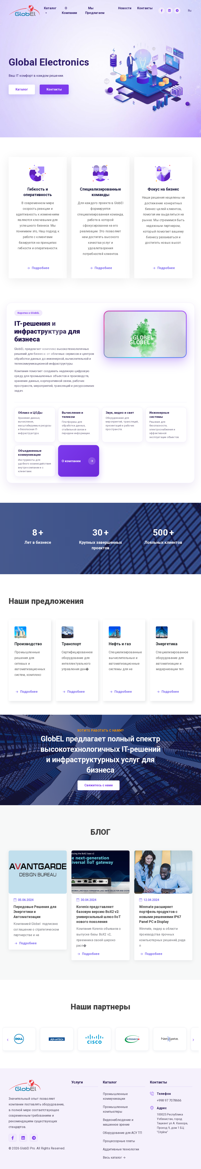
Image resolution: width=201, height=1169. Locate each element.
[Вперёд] (193, 1039)
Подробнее (29, 692)
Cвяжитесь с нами (98, 785)
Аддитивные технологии (121, 1149)
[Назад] (7, 1039)
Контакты (145, 8)
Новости (124, 8)
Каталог (22, 89)
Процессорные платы (119, 1141)
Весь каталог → (114, 1157)
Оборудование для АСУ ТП (122, 1133)
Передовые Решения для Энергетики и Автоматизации (35, 912)
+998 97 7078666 (169, 1100)
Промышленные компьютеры (115, 1109)
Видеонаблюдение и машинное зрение (118, 1122)
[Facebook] (161, 10)
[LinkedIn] (169, 10)
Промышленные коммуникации (115, 1096)
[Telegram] (177, 10)
